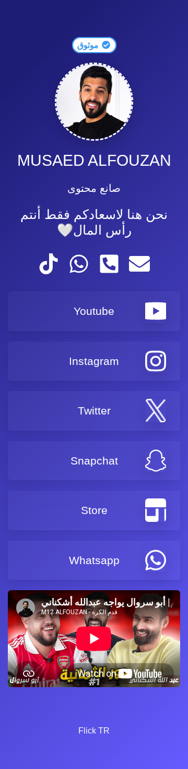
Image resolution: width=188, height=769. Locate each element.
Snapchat (94, 461)
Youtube (94, 311)
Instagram (94, 361)
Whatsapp (94, 560)
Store (94, 510)
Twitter (94, 411)
